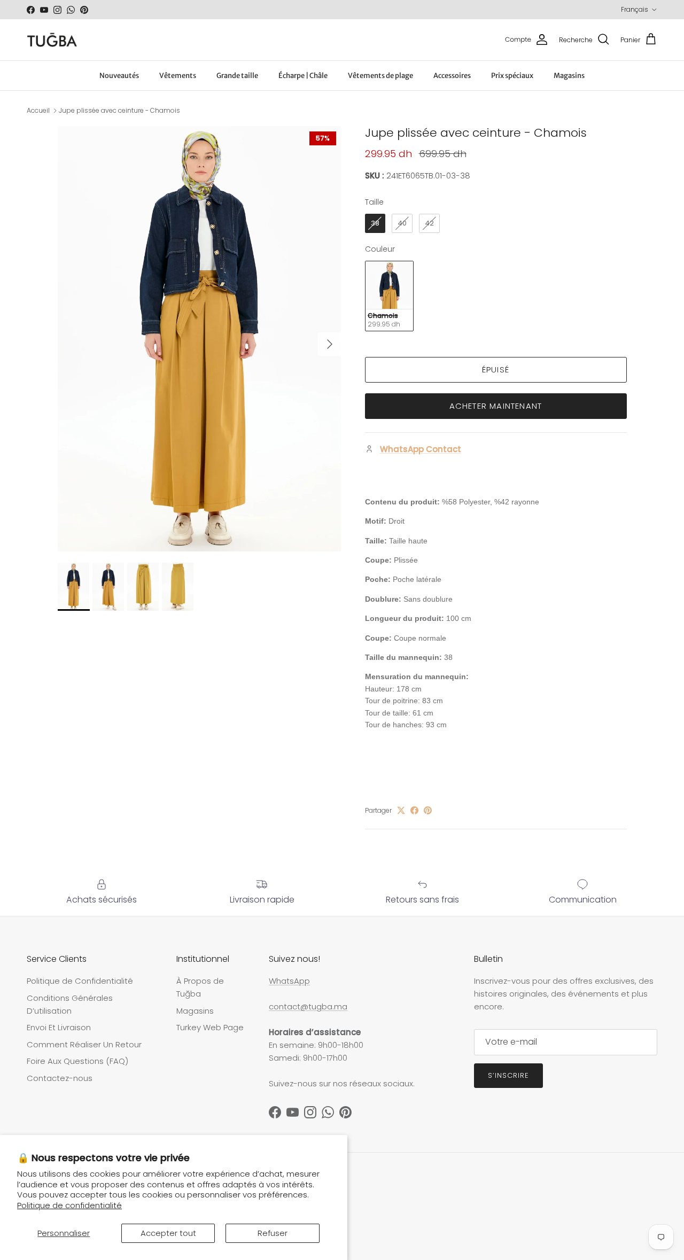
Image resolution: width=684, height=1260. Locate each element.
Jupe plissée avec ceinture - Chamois (119, 110)
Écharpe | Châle (303, 75)
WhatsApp (289, 980)
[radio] (375, 223)
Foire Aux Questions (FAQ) (77, 1061)
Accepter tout (168, 1233)
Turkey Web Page (210, 1027)
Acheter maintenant (495, 405)
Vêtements (177, 75)
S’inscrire (508, 1075)
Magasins (569, 75)
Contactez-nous (59, 1078)
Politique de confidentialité (69, 1205)
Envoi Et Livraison (59, 1027)
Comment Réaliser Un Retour (84, 1044)
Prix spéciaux (512, 75)
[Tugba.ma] (52, 40)
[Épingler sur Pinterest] (428, 810)
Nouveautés (119, 75)
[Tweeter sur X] (401, 810)
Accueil (38, 110)
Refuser (272, 1233)
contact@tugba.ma (308, 1006)
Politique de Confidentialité (80, 980)
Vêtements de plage (380, 75)
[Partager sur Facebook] (414, 810)
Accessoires (452, 75)
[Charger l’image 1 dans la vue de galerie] (199, 339)
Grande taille (237, 75)
